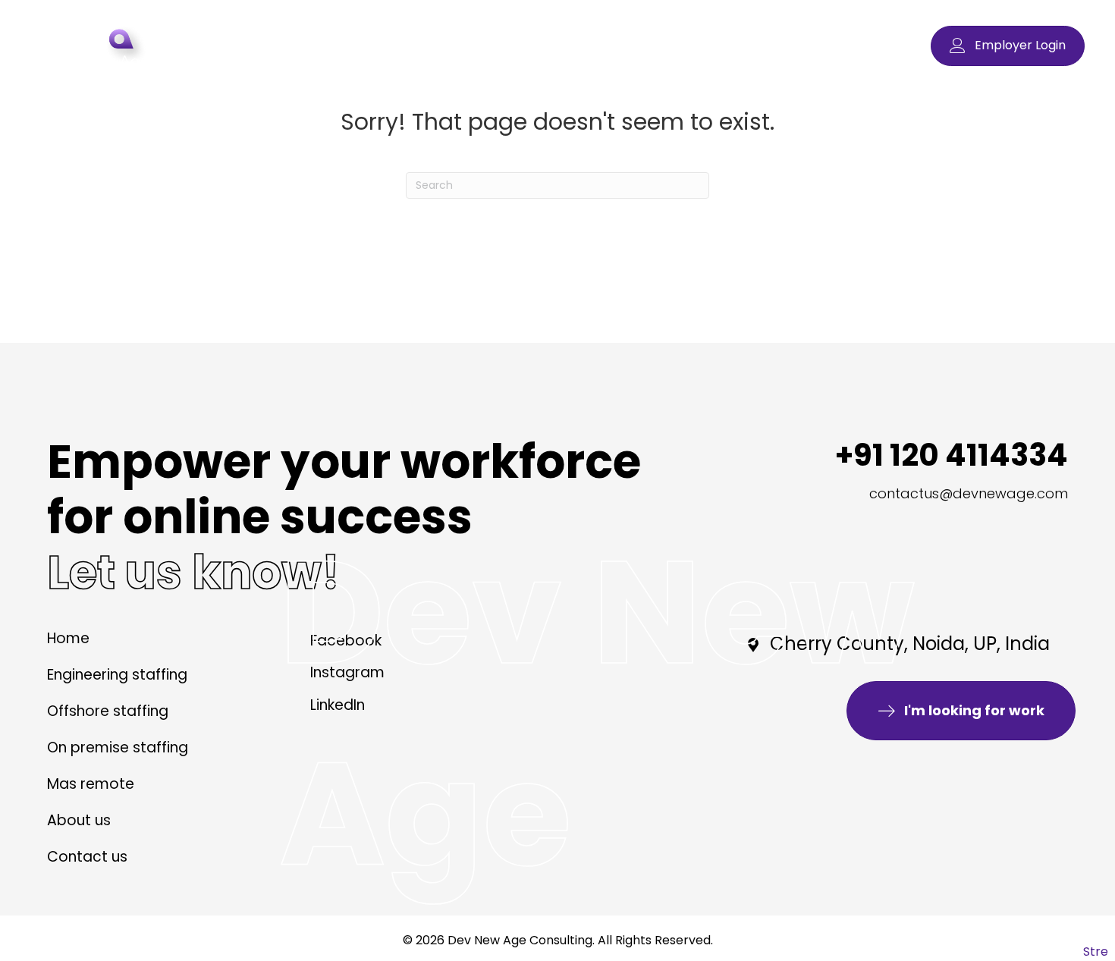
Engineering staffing (117, 676)
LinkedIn (337, 705)
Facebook (346, 640)
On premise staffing (117, 749)
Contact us (87, 858)
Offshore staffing (107, 712)
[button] (1008, 46)
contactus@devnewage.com (968, 493)
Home (68, 640)
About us (79, 822)
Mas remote (90, 785)
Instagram (347, 672)
